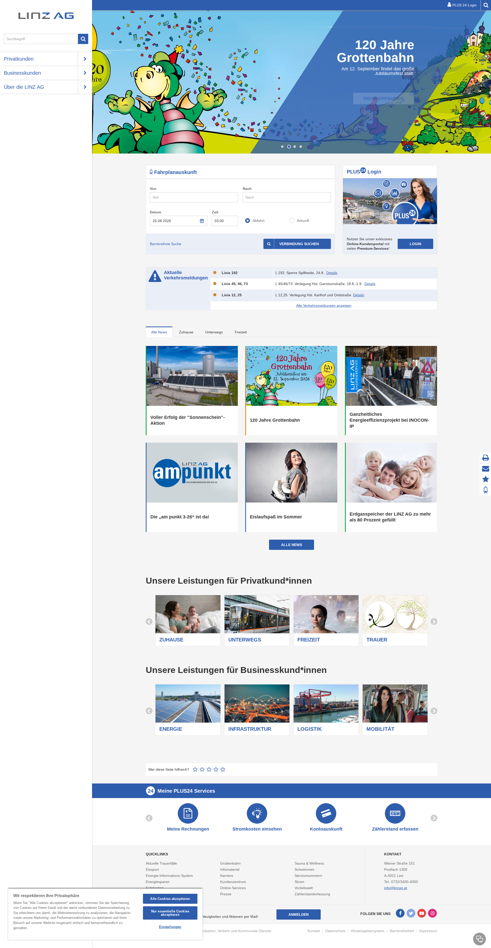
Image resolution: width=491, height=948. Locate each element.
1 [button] (282, 146)
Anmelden (298, 914)
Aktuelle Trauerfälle (161, 863)
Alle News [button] (159, 332)
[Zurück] (97, 82)
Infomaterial (229, 869)
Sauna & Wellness (309, 863)
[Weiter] (486, 82)
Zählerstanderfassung (312, 894)
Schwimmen (304, 869)
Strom (299, 882)
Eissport (152, 869)
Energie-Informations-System (169, 876)
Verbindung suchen (299, 244)
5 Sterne (223, 769)
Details (331, 273)
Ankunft (303, 221)
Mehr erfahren (383, 91)
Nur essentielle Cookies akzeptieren (170, 913)
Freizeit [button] (241, 332)
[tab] (159, 331)
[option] (291, 82)
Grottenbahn (230, 863)
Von (153, 189)
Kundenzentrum (233, 882)
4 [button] (301, 146)
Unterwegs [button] (214, 332)
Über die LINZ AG (24, 87)
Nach (247, 189)
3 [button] (294, 146)
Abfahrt (258, 221)
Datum (155, 212)
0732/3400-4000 (404, 882)
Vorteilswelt (304, 888)
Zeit (215, 212)
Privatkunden (19, 59)
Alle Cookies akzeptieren (170, 899)
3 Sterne (209, 769)
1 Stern (195, 769)
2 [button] (288, 146)
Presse (225, 894)
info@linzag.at (395, 888)
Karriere (226, 876)
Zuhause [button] (186, 332)
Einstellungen (170, 927)
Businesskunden (22, 73)
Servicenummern (308, 876)
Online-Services (233, 888)
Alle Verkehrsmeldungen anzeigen (323, 305)
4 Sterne (216, 769)
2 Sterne (202, 769)
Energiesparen (158, 882)
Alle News (291, 545)
